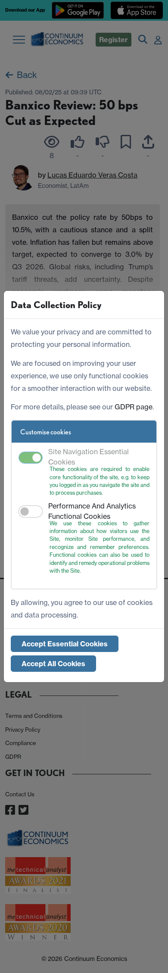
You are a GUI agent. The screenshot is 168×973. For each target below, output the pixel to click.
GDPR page (133, 406)
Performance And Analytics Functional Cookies (92, 511)
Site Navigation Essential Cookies (88, 457)
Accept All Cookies (53, 663)
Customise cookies (45, 432)
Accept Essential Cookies (65, 643)
